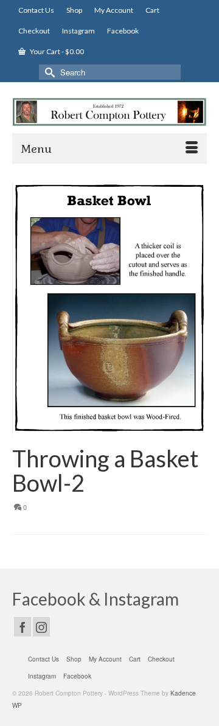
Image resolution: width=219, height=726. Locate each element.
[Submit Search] (48, 72)
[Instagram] (41, 627)
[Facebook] (22, 627)
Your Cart (56, 51)
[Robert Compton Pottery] (109, 112)
